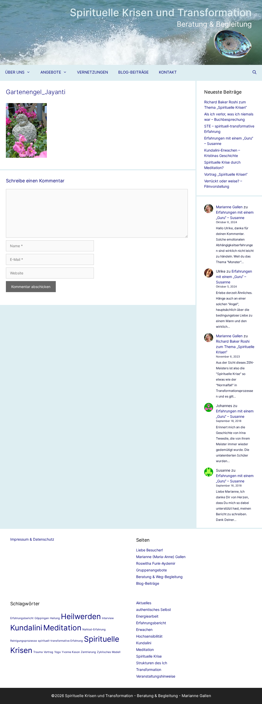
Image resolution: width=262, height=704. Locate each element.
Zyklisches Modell (109, 652)
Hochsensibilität (149, 636)
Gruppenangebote (151, 570)
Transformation (148, 669)
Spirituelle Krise (149, 656)
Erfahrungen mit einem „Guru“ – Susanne (234, 276)
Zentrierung (88, 652)
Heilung (55, 618)
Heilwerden (81, 616)
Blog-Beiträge (133, 72)
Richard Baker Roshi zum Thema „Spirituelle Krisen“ (235, 346)
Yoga (57, 652)
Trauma (38, 652)
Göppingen (42, 618)
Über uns (15, 72)
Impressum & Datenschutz (32, 539)
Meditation (62, 627)
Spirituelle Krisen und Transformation (161, 12)
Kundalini (26, 627)
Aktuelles (143, 603)
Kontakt (168, 72)
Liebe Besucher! (149, 550)
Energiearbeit (147, 616)
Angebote (50, 72)
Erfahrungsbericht (22, 618)
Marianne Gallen (229, 207)
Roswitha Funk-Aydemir (155, 563)
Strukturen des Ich (151, 663)
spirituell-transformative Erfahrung (60, 640)
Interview (108, 618)
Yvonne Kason (71, 652)
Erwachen (144, 629)
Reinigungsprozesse (23, 640)
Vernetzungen (92, 72)
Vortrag (48, 652)
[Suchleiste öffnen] (254, 72)
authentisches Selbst (153, 609)
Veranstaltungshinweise (155, 676)
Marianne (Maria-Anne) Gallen (160, 556)
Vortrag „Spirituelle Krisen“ (225, 174)
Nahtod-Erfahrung (94, 629)
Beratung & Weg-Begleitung (159, 576)
